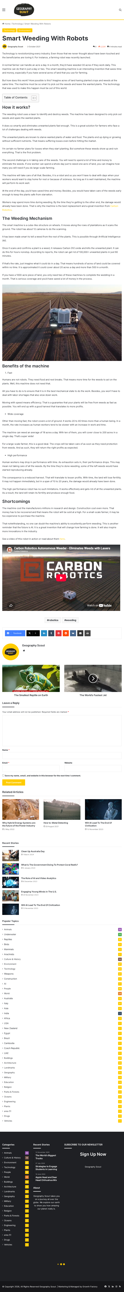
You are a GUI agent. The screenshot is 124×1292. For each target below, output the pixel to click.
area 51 (7, 1111)
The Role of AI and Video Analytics (38, 878)
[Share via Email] (80, 633)
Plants (7, 1106)
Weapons (8, 973)
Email (5, 763)
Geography (9, 1072)
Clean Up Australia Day (33, 851)
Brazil (7, 1038)
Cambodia (9, 1043)
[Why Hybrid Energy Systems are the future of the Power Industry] (20, 809)
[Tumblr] (51, 633)
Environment (25, 30)
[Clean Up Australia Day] (10, 855)
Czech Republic (12, 1048)
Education (9, 1082)
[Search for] (120, 10)
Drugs (7, 1116)
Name (6, 750)
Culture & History (12, 959)
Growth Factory (90, 1286)
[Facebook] (105, 1286)
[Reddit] (66, 633)
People (7, 988)
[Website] (24, 650)
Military (7, 1077)
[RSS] (120, 1286)
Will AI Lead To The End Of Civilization (40, 905)
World (7, 993)
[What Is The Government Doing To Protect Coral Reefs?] (10, 869)
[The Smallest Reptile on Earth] (31, 678)
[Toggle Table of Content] (32, 98)
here (62, 538)
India (6, 1013)
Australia (8, 998)
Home (7, 23)
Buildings (8, 1058)
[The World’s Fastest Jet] (93, 678)
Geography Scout (15, 46)
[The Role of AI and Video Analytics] (10, 882)
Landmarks (9, 1067)
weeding (71, 620)
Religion (8, 1087)
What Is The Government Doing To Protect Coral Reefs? (49, 864)
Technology (17, 23)
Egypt (7, 1033)
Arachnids (9, 954)
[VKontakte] (73, 633)
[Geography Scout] (24, 9)
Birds (6, 944)
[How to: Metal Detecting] (62, 809)
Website (68, 763)
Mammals (9, 949)
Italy (6, 1003)
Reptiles (8, 939)
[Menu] (3, 10)
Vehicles (8, 1121)
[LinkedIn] (44, 633)
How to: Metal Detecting (56, 822)
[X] (109, 1286)
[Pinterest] (58, 633)
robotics (53, 620)
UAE (6, 1053)
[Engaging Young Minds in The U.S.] (10, 895)
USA (6, 1023)
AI (5, 983)
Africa (7, 1018)
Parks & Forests (11, 1092)
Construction (10, 978)
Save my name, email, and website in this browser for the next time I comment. (43, 775)
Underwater (10, 934)
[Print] (88, 633)
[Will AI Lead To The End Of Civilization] (103, 809)
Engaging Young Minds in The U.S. (39, 891)
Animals (8, 929)
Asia (6, 1008)
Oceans (7, 1096)
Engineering (9, 1101)
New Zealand (10, 1028)
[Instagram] (116, 1286)
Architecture (10, 1063)
